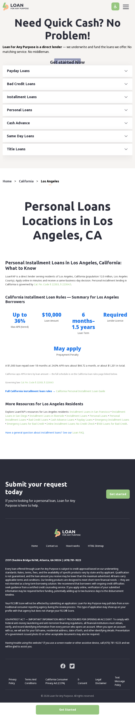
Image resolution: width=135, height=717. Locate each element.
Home (7, 181)
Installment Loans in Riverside (47, 415)
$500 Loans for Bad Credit (112, 423)
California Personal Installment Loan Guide (80, 391)
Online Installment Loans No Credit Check (70, 423)
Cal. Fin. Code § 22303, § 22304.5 (52, 284)
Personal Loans (98, 415)
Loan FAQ (78, 432)
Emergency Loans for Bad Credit (25, 423)
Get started (118, 494)
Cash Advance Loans (62, 419)
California (26, 181)
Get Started (67, 710)
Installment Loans (76, 415)
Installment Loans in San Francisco (90, 411)
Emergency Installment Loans (112, 419)
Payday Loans (85, 419)
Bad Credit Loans (38, 419)
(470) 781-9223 (72, 560)
